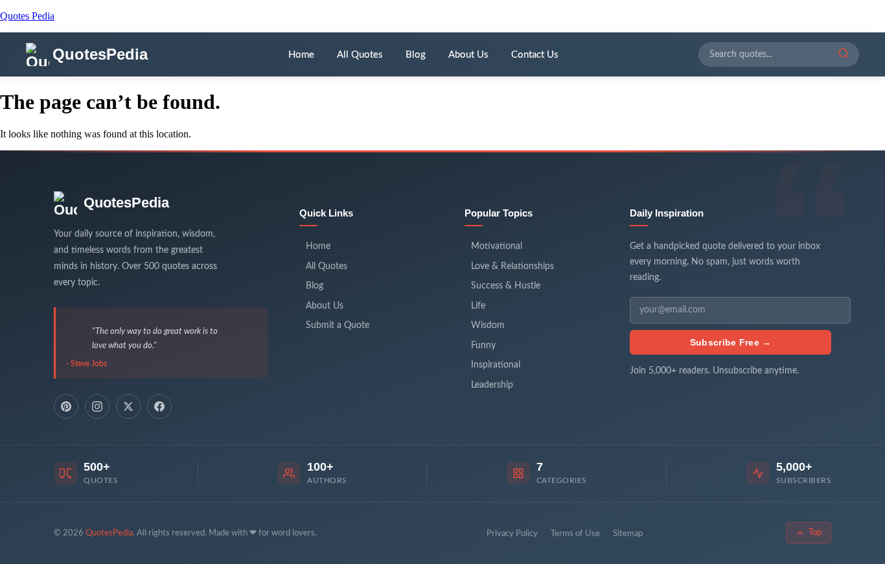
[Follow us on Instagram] (97, 406)
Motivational (496, 246)
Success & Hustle (505, 285)
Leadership (492, 385)
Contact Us (534, 55)
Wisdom (488, 325)
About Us (468, 55)
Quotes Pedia (27, 15)
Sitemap (628, 534)
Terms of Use (575, 534)
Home (301, 55)
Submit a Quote (337, 325)
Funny (483, 345)
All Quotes (360, 55)
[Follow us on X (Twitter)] (128, 406)
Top (815, 532)
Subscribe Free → (731, 342)
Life (478, 306)
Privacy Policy (512, 534)
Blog (416, 55)
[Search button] (843, 54)
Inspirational (495, 365)
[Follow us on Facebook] (159, 406)
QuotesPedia (126, 202)
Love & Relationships (512, 266)
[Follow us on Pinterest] (66, 406)
